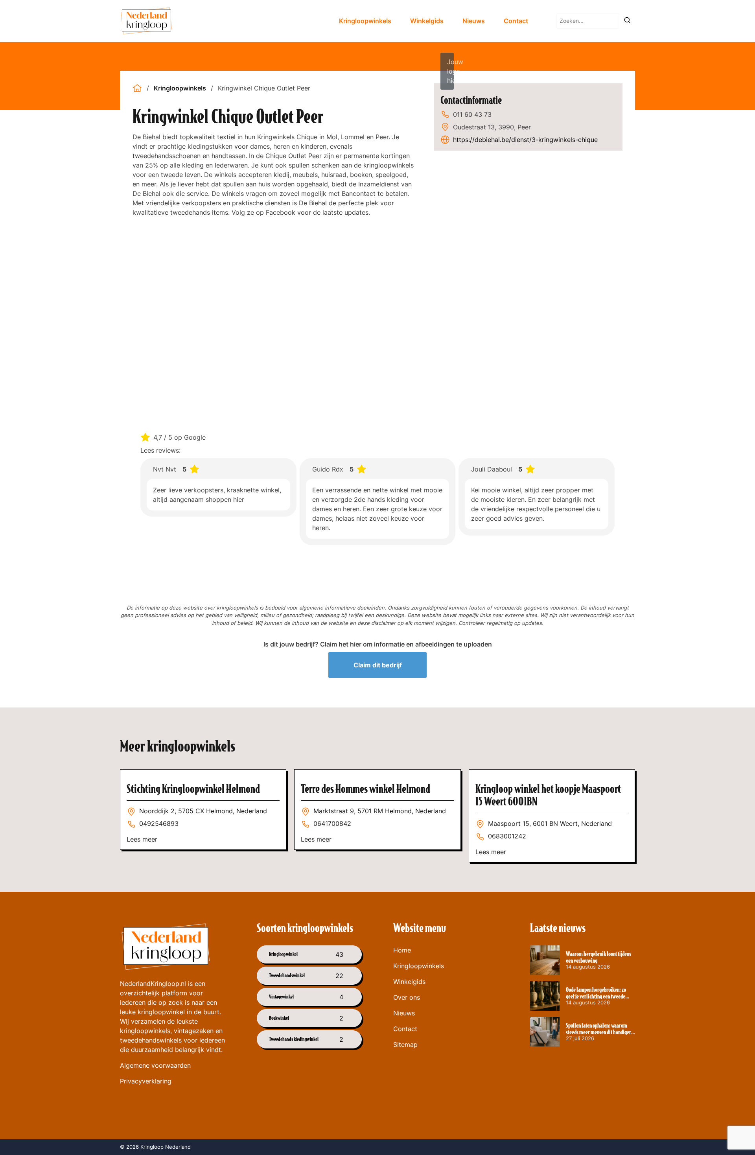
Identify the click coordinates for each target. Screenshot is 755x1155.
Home (402, 950)
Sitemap (405, 1044)
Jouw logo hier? (450, 71)
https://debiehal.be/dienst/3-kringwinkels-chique (525, 140)
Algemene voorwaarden (155, 1065)
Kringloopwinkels (365, 21)
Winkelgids (427, 21)
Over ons (406, 997)
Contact (516, 21)
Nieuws (473, 21)
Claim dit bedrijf (378, 665)
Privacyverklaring (145, 1081)
